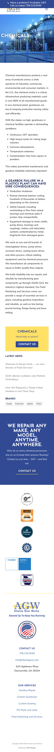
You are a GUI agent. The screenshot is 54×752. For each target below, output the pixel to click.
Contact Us (27, 471)
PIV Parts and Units (27, 710)
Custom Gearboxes (27, 696)
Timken (38, 404)
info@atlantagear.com (27, 659)
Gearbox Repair (27, 690)
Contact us (27, 344)
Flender (9, 404)
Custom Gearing (27, 703)
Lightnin (30, 404)
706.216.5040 (27, 653)
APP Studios (31, 748)
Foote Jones (19, 404)
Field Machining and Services (27, 716)
